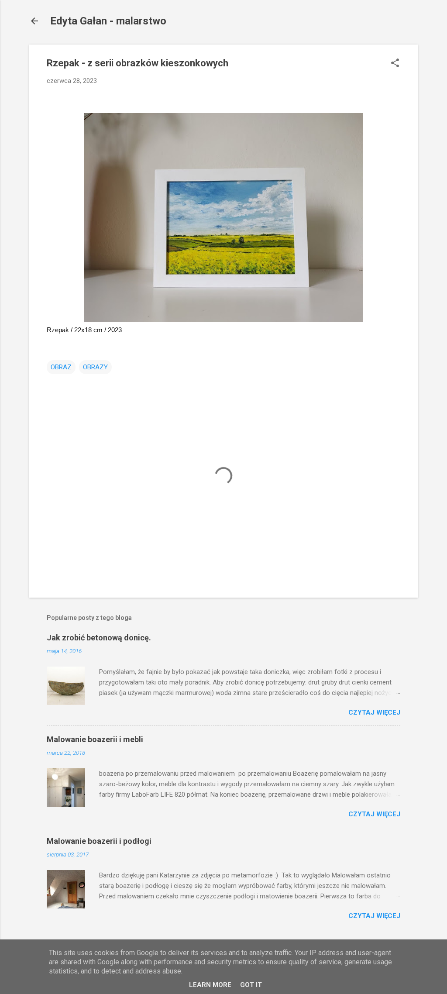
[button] (395, 64)
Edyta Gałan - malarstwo (108, 21)
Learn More (210, 985)
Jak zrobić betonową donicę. (99, 637)
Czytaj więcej (374, 712)
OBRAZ (61, 367)
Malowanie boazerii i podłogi (99, 841)
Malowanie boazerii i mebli (95, 739)
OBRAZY (95, 367)
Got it (251, 985)
